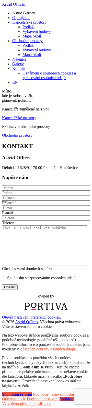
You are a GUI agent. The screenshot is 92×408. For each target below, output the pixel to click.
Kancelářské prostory (29, 22)
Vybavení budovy (36, 31)
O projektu (21, 17)
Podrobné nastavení (49, 394)
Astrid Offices (13, 4)
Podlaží (28, 27)
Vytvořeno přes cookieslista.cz (26, 403)
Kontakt (18, 68)
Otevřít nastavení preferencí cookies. (31, 317)
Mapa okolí (31, 36)
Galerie (18, 64)
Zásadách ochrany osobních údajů (47, 349)
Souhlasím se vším (17, 394)
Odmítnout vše (14, 399)
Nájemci (19, 59)
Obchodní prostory (27, 41)
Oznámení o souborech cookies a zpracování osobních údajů (49, 75)
